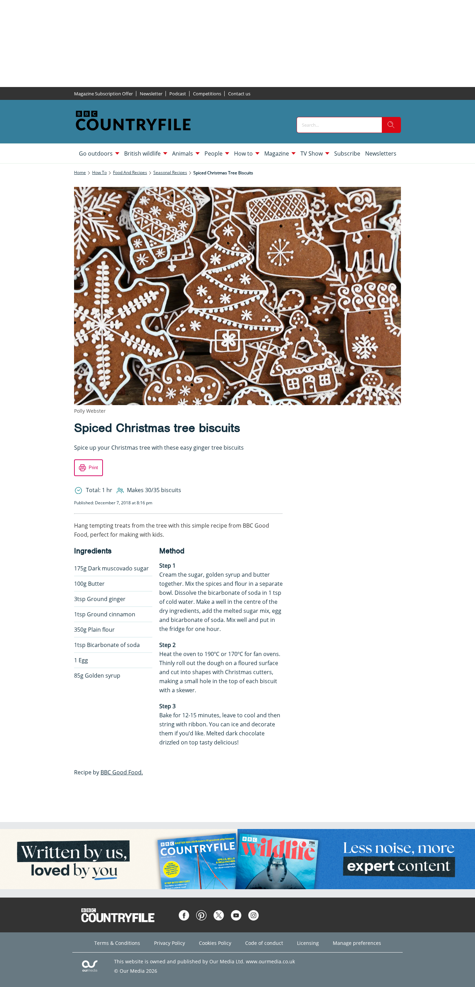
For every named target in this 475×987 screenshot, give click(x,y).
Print (93, 467)
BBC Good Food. (121, 772)
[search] (391, 125)
